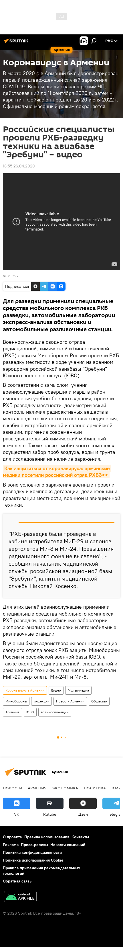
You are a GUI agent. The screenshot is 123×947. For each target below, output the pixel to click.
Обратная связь (17, 881)
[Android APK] (20, 897)
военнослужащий (55, 712)
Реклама (11, 844)
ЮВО (30, 712)
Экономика (65, 787)
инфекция (41, 701)
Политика (95, 787)
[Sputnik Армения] (17, 43)
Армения (12, 712)
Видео (56, 690)
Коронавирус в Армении (24, 690)
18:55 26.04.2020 (19, 166)
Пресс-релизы (34, 844)
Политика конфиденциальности (32, 852)
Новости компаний (67, 844)
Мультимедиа (78, 690)
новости (12, 787)
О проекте (12, 836)
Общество (99, 701)
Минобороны (16, 701)
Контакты (80, 836)
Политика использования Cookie (33, 860)
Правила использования (46, 836)
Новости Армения (70, 701)
